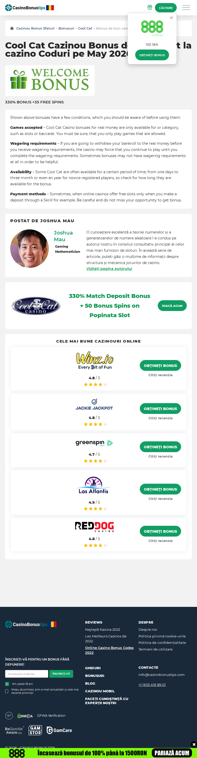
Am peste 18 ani (22, 684)
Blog (90, 683)
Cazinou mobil (100, 691)
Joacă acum (172, 306)
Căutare (166, 7)
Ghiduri (93, 668)
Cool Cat (85, 28)
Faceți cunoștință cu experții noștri (107, 701)
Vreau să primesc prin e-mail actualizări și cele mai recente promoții (45, 691)
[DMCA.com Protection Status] (25, 715)
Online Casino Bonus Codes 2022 (109, 650)
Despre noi (148, 629)
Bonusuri (66, 28)
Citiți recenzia (161, 375)
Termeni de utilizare (156, 649)
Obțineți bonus (152, 55)
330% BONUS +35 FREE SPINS (34, 102)
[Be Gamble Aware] (14, 730)
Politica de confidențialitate (162, 642)
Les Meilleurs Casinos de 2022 (105, 638)
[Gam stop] (35, 730)
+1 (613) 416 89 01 (152, 685)
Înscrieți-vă (61, 673)
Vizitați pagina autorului (109, 268)
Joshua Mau (63, 236)
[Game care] (59, 730)
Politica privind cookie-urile (162, 636)
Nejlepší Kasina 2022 (102, 629)
